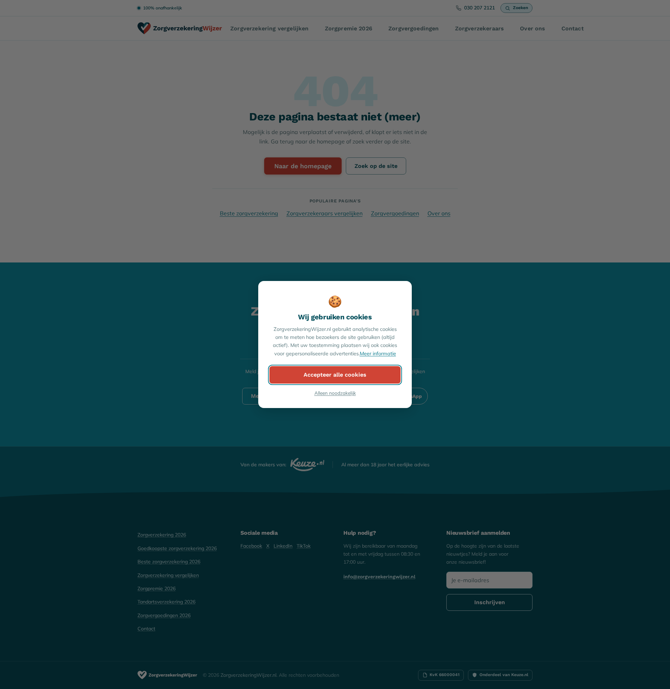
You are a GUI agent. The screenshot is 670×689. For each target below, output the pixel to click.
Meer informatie (378, 353)
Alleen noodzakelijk (335, 393)
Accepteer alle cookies (335, 374)
